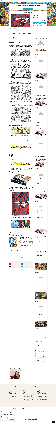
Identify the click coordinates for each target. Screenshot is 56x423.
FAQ (16, 33)
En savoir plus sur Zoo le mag (39, 341)
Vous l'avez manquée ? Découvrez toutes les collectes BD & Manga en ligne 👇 (40, 23)
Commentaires (30, 33)
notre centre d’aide (33, 404)
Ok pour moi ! (12, 419)
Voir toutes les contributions (37, 364)
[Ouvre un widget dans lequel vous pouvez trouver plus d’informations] (53, 422)
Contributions (25, 33)
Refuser (3, 419)
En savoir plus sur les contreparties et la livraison (40, 331)
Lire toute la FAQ (21, 257)
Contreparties (13, 33)
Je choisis (7, 419)
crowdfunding (10, 396)
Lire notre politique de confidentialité (4, 417)
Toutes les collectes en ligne (39, 25)
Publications (20, 33)
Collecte (10, 33)
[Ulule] (18, 421)
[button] (1, 422)
